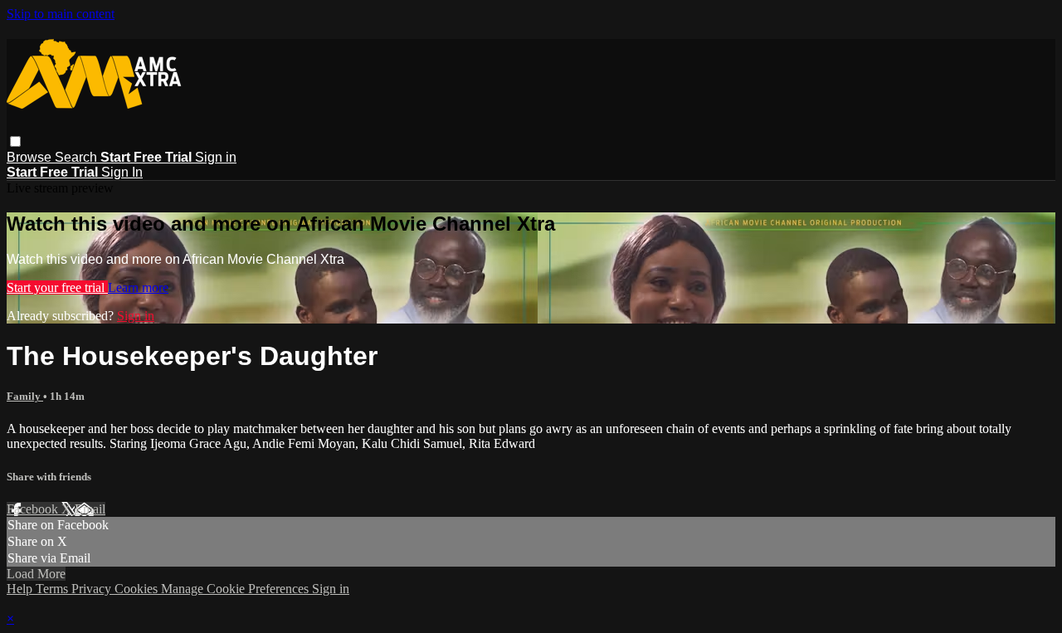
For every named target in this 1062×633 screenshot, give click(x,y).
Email (90, 509)
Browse (31, 157)
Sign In (122, 172)
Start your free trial (57, 287)
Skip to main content (60, 14)
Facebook (34, 509)
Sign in (215, 157)
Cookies (137, 589)
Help (21, 589)
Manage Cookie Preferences (236, 589)
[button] (15, 141)
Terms (53, 589)
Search (77, 157)
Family (25, 396)
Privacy (92, 589)
